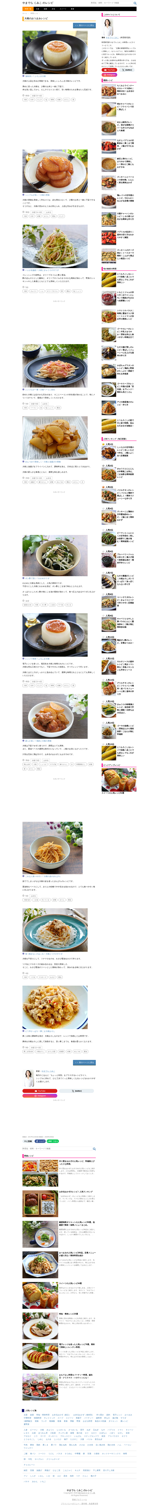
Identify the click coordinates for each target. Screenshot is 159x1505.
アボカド (27, 1436)
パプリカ (111, 1430)
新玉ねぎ (98, 1439)
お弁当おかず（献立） (61, 1415)
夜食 (66, 1421)
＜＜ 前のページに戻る (84, 25)
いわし (41, 1476)
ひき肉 (90, 1445)
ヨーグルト (39, 1459)
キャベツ (129, 1430)
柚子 (66, 1439)
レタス (26, 1433)
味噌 (125, 1454)
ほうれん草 (43, 1433)
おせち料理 (87, 1421)
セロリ (94, 1433)
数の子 (93, 1476)
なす (103, 1430)
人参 (25, 1430)
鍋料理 (99, 1418)
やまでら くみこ (48, 1071)
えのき (48, 1439)
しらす (33, 1476)
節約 (108, 1415)
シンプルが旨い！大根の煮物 (37, 195)
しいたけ (57, 1439)
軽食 (59, 1421)
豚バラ (54, 1445)
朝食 (37, 1421)
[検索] (135, 3)
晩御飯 (52, 1421)
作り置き (100, 1415)
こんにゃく (67, 1470)
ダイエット (113, 1421)
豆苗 (128, 1433)
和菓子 (78, 1418)
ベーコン (127, 1445)
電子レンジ (117, 1415)
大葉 (82, 1439)
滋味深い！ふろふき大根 (35, 76)
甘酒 (89, 1454)
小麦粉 (96, 1454)
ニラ (36, 1436)
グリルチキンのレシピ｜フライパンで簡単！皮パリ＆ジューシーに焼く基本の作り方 (125, 688)
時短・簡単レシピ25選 (68, 1314)
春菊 (72, 1433)
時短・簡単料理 (42, 1415)
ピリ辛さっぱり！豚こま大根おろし (40, 1031)
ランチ (44, 1421)
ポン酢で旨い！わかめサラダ (37, 578)
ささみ (82, 1445)
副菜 (45, 9)
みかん (35, 1482)
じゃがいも (61, 1430)
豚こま (45, 1445)
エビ (59, 1476)
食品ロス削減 (100, 1421)
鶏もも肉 (73, 1445)
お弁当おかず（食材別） (83, 1415)
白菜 (34, 1433)
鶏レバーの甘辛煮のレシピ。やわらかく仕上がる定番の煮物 (125, 198)
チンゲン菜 (63, 1433)
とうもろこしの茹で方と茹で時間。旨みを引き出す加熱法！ (125, 423)
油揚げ (39, 1470)
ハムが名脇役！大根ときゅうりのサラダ (42, 270)
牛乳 (30, 1459)
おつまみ (128, 1415)
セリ (87, 1433)
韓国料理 (37, 1418)
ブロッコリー (65, 1436)
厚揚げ (47, 1470)
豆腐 (32, 1470)
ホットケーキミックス (111, 1454)
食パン (33, 1454)
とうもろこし (29, 1439)
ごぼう (112, 1433)
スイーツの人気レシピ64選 (70, 1283)
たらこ (85, 1476)
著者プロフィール (79, 1500)
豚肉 (32, 1445)
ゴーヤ (43, 1436)
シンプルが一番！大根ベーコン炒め (40, 390)
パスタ (59, 1454)
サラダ (123, 1418)
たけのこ (74, 1439)
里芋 (82, 1430)
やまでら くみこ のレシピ (37, 2)
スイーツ (63, 9)
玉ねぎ (96, 1430)
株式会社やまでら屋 (86, 1493)
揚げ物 (115, 1418)
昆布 (65, 1476)
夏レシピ (124, 1421)
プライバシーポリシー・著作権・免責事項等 (79, 1504)
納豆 (25, 1470)
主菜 (37, 9)
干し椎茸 (96, 1470)
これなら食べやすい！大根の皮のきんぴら (43, 876)
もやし (120, 1433)
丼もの (107, 1418)
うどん (51, 1454)
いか (48, 1476)
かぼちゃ (103, 1433)
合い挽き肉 (100, 1445)
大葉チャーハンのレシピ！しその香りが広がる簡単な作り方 (125, 216)
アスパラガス (113, 1436)
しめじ (40, 1439)
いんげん (77, 1436)
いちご (43, 1482)
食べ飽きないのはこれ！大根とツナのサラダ (44, 954)
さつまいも (73, 1430)
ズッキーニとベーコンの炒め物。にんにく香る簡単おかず (125, 180)
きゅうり (50, 1430)
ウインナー (28, 1448)
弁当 (53, 9)
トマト (120, 1430)
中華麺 (77, 1454)
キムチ (77, 1470)
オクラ (124, 1436)
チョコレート (29, 1465)
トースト (42, 1454)
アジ (25, 1476)
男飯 (72, 1421)
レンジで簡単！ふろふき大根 (37, 659)
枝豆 (103, 1436)
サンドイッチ (49, 1418)
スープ (60, 1418)
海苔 (72, 1476)
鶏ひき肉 (111, 1445)
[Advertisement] (59, 124)
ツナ (78, 1476)
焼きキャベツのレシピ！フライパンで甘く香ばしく (125, 106)
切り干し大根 (108, 1470)
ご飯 (25, 1454)
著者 (72, 9)
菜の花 (79, 1433)
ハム (119, 1445)
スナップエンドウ (91, 1436)
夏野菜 (26, 1424)
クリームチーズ (52, 1459)
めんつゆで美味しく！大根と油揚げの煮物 (43, 462)
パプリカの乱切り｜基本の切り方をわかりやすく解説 (125, 234)
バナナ (26, 1482)
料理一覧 (28, 9)
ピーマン (34, 1430)
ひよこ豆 (56, 1470)
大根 (42, 1430)
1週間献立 (28, 1421)
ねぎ (88, 1430)
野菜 (78, 1421)
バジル (89, 1439)
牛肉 (25, 1445)
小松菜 (53, 1433)
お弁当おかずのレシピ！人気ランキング (76, 1192)
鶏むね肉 (63, 1445)
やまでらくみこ (112, 38)
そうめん (68, 1454)
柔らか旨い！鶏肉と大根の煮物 (38, 741)
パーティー (88, 1418)
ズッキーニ (53, 1436)
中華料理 (27, 1418)
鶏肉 (38, 1445)
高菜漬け (86, 1470)
